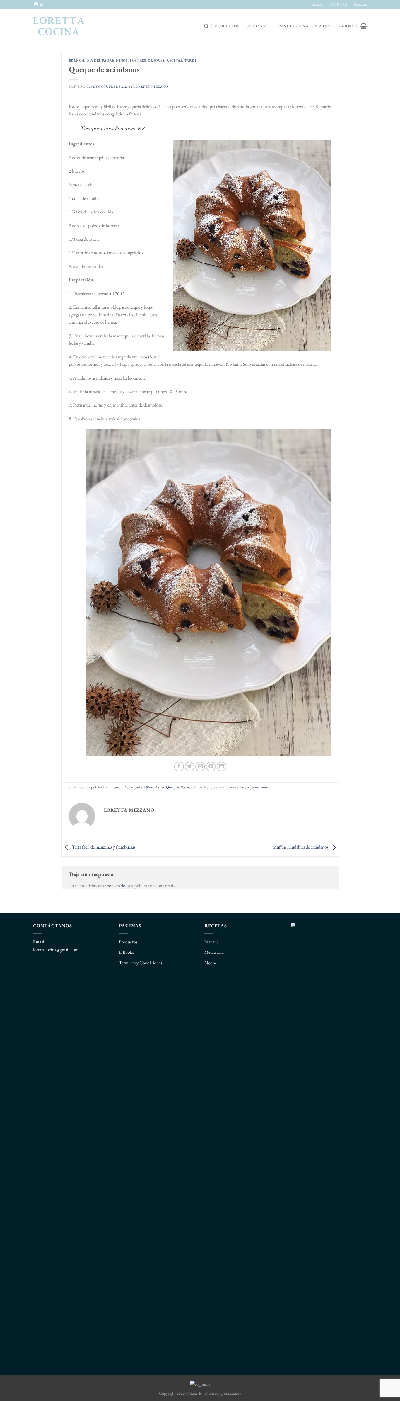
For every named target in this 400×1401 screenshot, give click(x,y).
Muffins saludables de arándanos (301, 847)
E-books (345, 25)
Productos (227, 25)
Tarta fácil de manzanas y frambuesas (103, 847)
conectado (116, 886)
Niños (122, 60)
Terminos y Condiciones (140, 963)
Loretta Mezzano (150, 86)
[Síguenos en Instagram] (36, 4)
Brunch (76, 60)
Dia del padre (100, 60)
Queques (156, 60)
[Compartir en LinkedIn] (221, 766)
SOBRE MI (338, 4)
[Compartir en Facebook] (179, 766)
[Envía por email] (200, 766)
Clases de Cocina (290, 25)
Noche (210, 963)
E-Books (126, 952)
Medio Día (213, 952)
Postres (138, 60)
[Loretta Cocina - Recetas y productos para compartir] (58, 26)
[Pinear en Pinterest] (211, 766)
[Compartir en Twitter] (189, 766)
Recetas (253, 25)
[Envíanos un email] (41, 4)
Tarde (190, 60)
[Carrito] (363, 26)
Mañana (211, 942)
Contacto (360, 4)
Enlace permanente (254, 787)
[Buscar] (206, 26)
